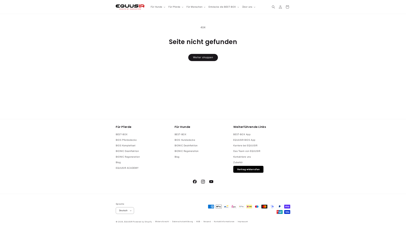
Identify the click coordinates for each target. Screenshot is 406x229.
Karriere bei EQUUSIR (245, 145)
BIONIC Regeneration (128, 156)
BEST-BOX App (242, 134)
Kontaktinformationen (224, 221)
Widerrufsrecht (162, 221)
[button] (158, 6)
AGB (198, 221)
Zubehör (238, 162)
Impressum (243, 221)
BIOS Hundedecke (185, 140)
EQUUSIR (128, 222)
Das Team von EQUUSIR (246, 151)
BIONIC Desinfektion (127, 151)
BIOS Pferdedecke (126, 140)
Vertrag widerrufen (248, 169)
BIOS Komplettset (126, 145)
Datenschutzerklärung (182, 221)
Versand (207, 221)
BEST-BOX (122, 134)
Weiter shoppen (203, 57)
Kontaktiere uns (242, 156)
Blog (118, 162)
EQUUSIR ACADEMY (127, 168)
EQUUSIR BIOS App (244, 140)
